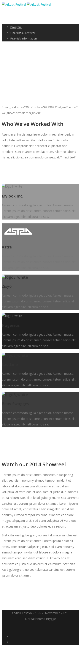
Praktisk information (23, 38)
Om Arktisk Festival (22, 33)
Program (16, 27)
